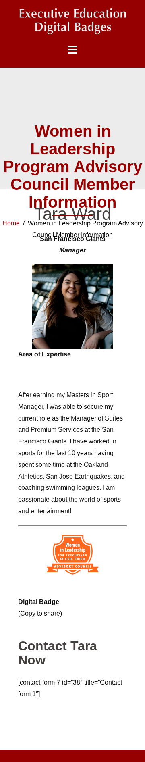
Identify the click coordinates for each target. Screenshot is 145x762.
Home (11, 223)
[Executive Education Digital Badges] (72, 21)
